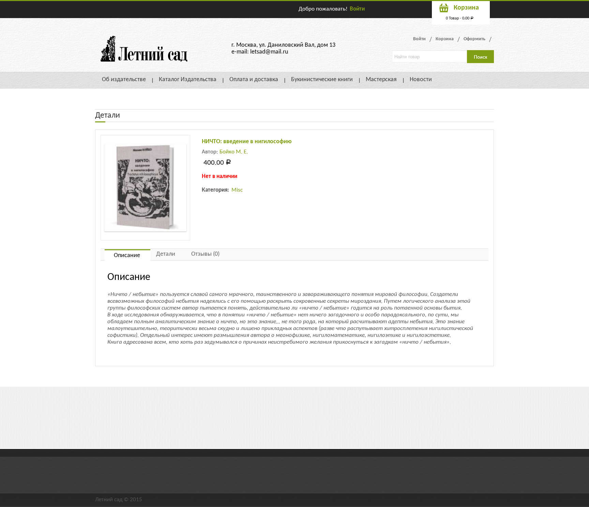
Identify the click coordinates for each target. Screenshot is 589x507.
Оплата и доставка (253, 79)
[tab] (127, 254)
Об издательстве (124, 79)
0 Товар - (459, 18)
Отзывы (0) (205, 254)
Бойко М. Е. (234, 152)
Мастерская (381, 79)
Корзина (445, 39)
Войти (357, 9)
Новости (421, 79)
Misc (237, 190)
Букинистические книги (322, 79)
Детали (165, 254)
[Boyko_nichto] (145, 188)
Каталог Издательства (187, 79)
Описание (127, 255)
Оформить (474, 39)
